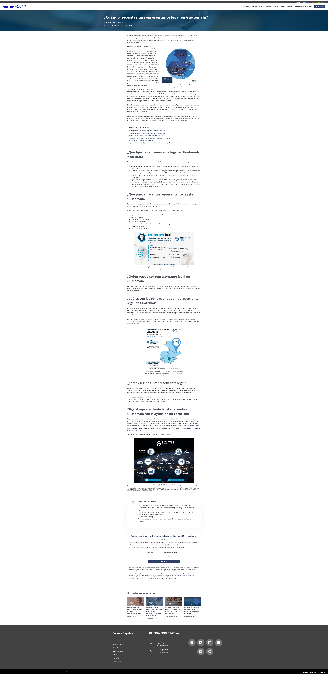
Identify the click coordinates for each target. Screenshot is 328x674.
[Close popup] (200, 263)
